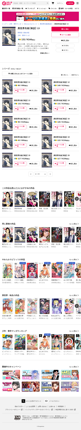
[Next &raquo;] (50, 174)
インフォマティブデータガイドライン (37, 410)
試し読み (66, 40)
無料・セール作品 (67, 8)
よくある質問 (30, 406)
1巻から (65, 75)
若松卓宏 (26, 32)
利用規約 (61, 406)
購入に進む (65, 29)
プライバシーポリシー (14, 410)
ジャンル (54, 8)
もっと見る (73, 224)
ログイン (60, 3)
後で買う (66, 50)
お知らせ (52, 406)
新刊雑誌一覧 (18, 8)
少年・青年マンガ (24, 35)
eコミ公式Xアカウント (32, 401)
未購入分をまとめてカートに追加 (21, 73)
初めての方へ (19, 406)
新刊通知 (66, 45)
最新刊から (75, 75)
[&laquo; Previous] (30, 174)
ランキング (31, 8)
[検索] (47, 3)
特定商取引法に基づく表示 (65, 410)
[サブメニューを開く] (77, 3)
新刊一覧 (7, 8)
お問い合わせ (42, 406)
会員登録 (70, 3)
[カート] (52, 3)
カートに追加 (66, 35)
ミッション (42, 8)
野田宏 (20, 32)
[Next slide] (77, 199)
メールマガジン (54, 401)
